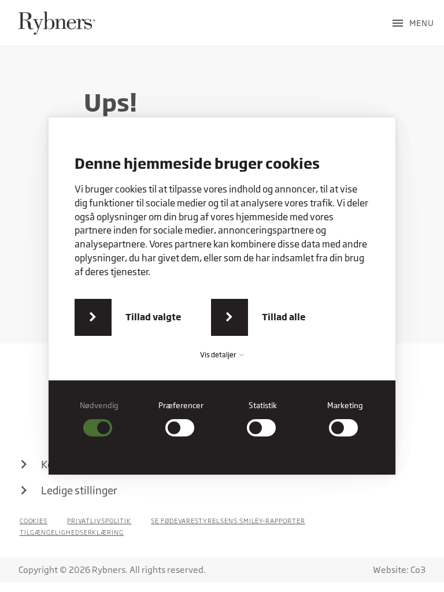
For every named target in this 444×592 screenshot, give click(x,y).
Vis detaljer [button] (219, 354)
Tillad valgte (153, 317)
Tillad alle (284, 317)
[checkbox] (99, 419)
